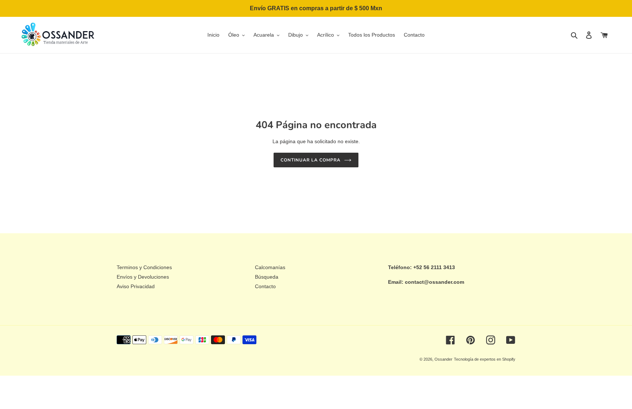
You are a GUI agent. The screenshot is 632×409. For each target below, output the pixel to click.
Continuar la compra (310, 160)
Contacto (265, 286)
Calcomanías (270, 267)
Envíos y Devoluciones (143, 277)
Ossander (443, 359)
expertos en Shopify (497, 359)
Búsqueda (266, 277)
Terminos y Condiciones (144, 267)
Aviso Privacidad (136, 286)
